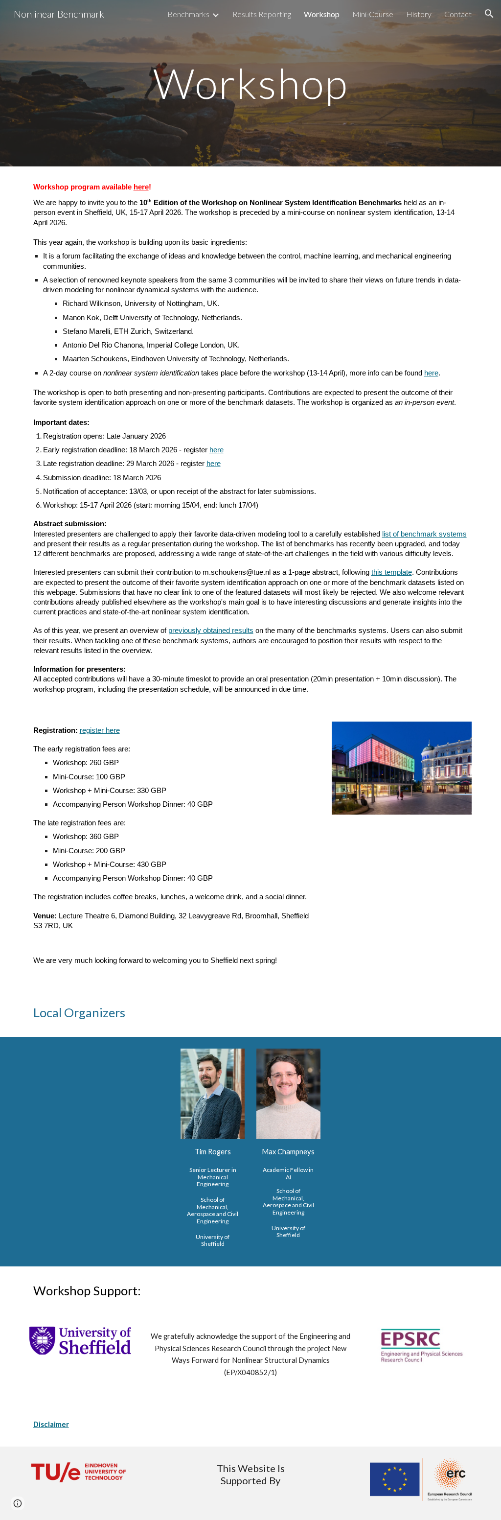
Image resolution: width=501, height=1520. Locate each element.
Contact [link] (458, 14)
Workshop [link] (322, 14)
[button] (489, 13)
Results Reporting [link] (261, 14)
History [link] (419, 14)
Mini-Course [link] (372, 14)
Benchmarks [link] (188, 14)
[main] (250, 83)
